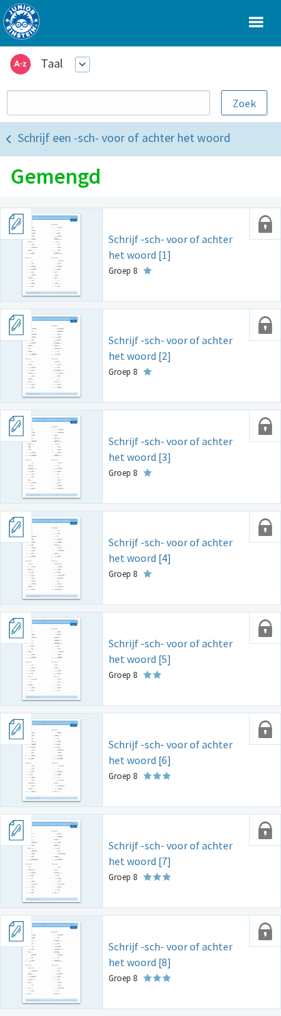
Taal (52, 63)
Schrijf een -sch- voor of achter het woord (124, 137)
